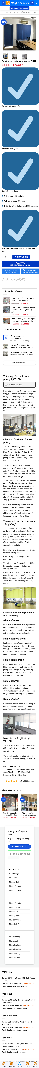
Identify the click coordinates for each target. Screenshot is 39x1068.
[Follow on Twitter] (14, 854)
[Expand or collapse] (33, 384)
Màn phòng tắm (15, 903)
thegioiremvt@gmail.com (16, 1052)
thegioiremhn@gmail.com (17, 1008)
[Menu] (3, 3)
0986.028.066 (16, 1049)
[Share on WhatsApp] (3, 279)
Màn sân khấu (14, 924)
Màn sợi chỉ (13, 911)
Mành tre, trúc (14, 958)
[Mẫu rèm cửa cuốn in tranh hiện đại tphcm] (10, 802)
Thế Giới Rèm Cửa (18, 775)
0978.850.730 (28, 1027)
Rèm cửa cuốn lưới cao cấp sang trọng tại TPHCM (29, 814)
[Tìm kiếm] (36, 3)
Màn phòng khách (16, 890)
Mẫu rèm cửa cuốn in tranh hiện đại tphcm (10, 814)
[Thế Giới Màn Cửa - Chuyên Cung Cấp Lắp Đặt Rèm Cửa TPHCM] (18, 3)
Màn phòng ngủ (15, 886)
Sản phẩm (16, 12)
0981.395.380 (28, 1005)
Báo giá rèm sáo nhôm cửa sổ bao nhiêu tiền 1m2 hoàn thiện (21, 353)
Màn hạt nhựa (14, 916)
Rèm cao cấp (14, 869)
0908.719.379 (29, 983)
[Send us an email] (17, 854)
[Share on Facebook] (7, 279)
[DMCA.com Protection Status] (13, 857)
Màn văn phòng (15, 945)
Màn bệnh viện (15, 920)
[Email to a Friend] (15, 279)
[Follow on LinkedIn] (25, 854)
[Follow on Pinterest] (21, 854)
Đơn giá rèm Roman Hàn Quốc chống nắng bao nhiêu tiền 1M (22, 346)
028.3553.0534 (16, 983)
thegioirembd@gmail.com (17, 1030)
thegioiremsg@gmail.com (17, 986)
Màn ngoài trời (14, 907)
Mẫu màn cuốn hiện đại (28, 12)
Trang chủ (8, 12)
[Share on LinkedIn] (23, 279)
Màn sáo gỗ (13, 941)
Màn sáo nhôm (15, 949)
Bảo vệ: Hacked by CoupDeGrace (17, 337)
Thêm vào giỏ (21, 257)
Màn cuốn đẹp (14, 937)
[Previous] (3, 33)
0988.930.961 (15, 1005)
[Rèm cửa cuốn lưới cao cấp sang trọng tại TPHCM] (29, 802)
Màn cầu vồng (14, 953)
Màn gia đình (14, 882)
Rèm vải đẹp (14, 874)
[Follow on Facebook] (10, 854)
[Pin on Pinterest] (19, 279)
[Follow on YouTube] (28, 854)
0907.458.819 (15, 1027)
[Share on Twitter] (11, 279)
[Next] (35, 33)
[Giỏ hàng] (32, 3)
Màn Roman (14, 878)
